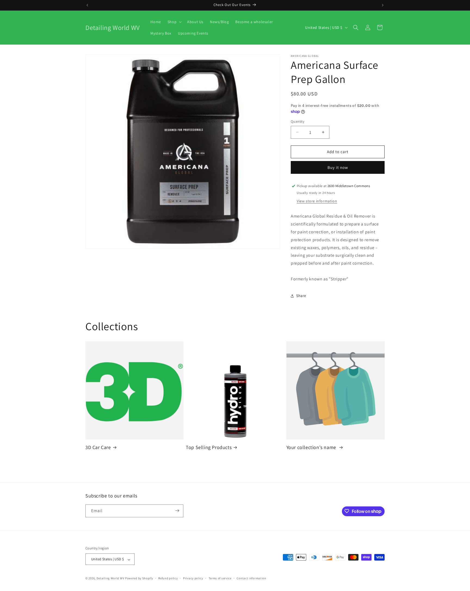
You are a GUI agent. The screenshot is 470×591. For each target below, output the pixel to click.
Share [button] (301, 295)
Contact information (251, 578)
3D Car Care (98, 447)
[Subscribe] (177, 510)
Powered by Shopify (139, 578)
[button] (174, 21)
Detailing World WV (111, 578)
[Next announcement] (383, 5)
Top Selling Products (208, 447)
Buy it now (337, 167)
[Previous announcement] (87, 5)
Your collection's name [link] (312, 447)
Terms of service (220, 578)
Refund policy (168, 578)
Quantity (297, 121)
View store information (317, 201)
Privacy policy (193, 578)
